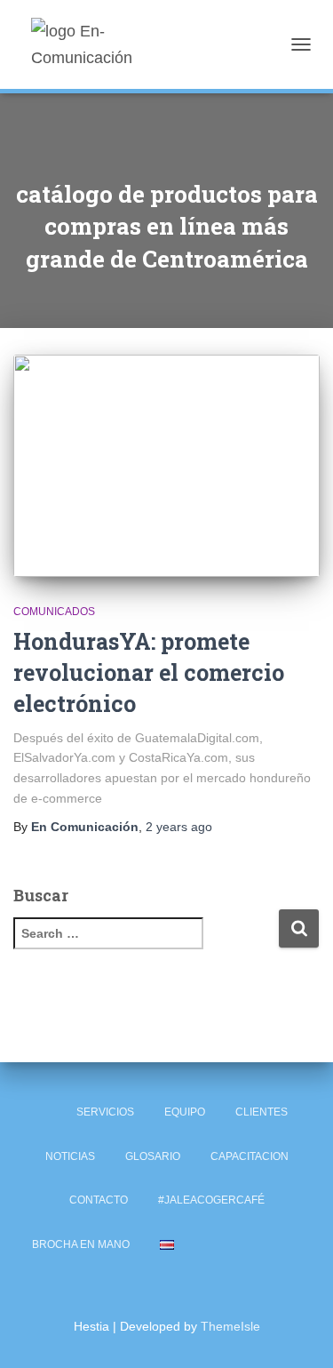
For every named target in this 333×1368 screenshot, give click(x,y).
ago (179, 827)
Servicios (105, 1112)
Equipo (184, 1112)
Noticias (70, 1156)
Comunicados (54, 611)
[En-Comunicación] (117, 44)
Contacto (98, 1200)
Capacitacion (249, 1156)
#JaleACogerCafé (211, 1200)
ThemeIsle (230, 1326)
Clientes (261, 1112)
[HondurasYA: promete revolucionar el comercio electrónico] (166, 466)
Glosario (152, 1156)
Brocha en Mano (81, 1244)
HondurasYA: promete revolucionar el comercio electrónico (148, 672)
